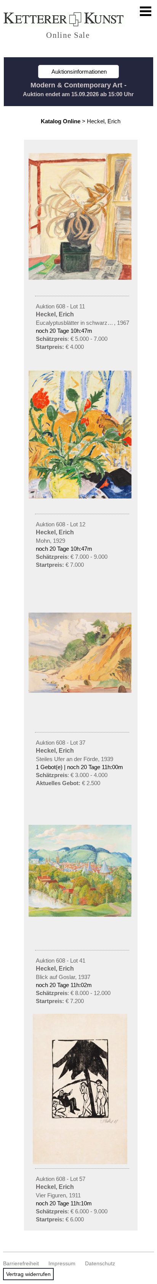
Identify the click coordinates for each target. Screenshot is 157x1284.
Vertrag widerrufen (28, 1274)
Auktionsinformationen (78, 71)
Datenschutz (100, 1263)
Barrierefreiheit (21, 1263)
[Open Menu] (145, 11)
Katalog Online (60, 121)
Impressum (61, 1263)
